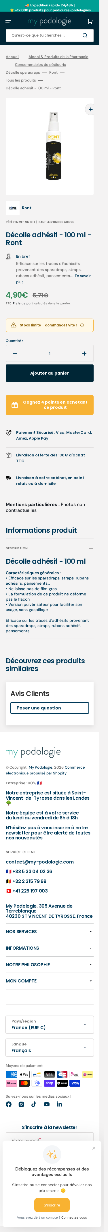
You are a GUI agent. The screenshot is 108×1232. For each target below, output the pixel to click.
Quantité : (14, 332)
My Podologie (40, 758)
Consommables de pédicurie (40, 64)
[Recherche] (86, 35)
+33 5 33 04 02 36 (32, 862)
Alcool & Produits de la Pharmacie (58, 57)
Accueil (12, 57)
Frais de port (23, 295)
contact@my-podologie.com (39, 853)
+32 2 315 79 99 (29, 872)
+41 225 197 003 (30, 882)
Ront (53, 72)
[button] (8, 21)
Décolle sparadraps (23, 72)
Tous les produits (21, 80)
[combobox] (50, 35)
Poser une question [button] (39, 699)
